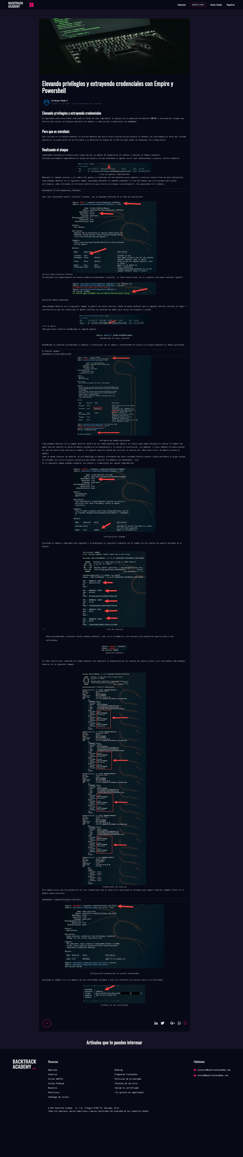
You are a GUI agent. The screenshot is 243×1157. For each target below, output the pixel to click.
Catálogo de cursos (58, 1097)
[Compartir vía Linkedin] (156, 1023)
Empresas (182, 4)
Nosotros (52, 1088)
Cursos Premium (56, 1083)
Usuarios (52, 1074)
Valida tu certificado (127, 1088)
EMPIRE (153, 118)
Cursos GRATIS (55, 1079)
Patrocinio (53, 1092)
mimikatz (132, 121)
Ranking (119, 1070)
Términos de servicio (126, 1083)
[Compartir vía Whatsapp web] (179, 1023)
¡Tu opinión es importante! (129, 1092)
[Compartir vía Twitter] (162, 1023)
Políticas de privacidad (128, 1079)
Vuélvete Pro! (198, 4)
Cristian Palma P (59, 101)
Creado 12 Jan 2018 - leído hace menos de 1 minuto (76, 103)
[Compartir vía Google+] (172, 1023)
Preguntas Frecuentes (126, 1074)
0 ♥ (46, 1023)
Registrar (231, 4)
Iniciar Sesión (216, 4)
